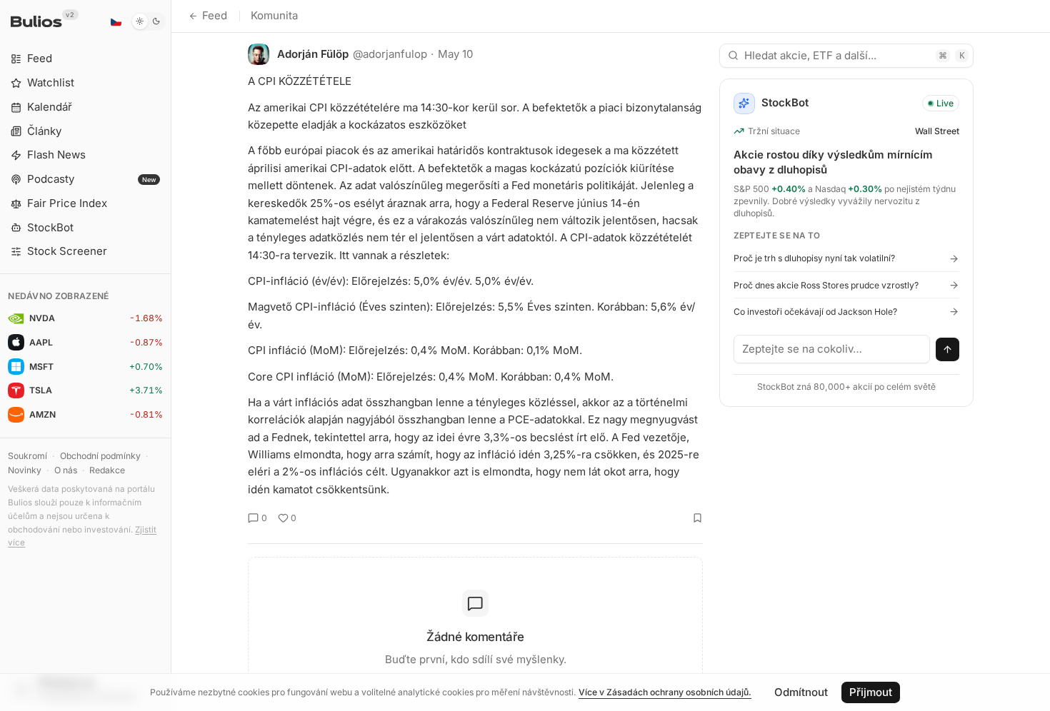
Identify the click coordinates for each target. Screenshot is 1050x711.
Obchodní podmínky (100, 455)
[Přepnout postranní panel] (171, 355)
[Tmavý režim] (148, 21)
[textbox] (832, 349)
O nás (65, 470)
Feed (214, 15)
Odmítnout (801, 692)
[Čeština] (115, 21)
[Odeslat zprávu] (948, 350)
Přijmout (870, 692)
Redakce (107, 470)
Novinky (24, 470)
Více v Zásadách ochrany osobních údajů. (665, 692)
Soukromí (27, 455)
